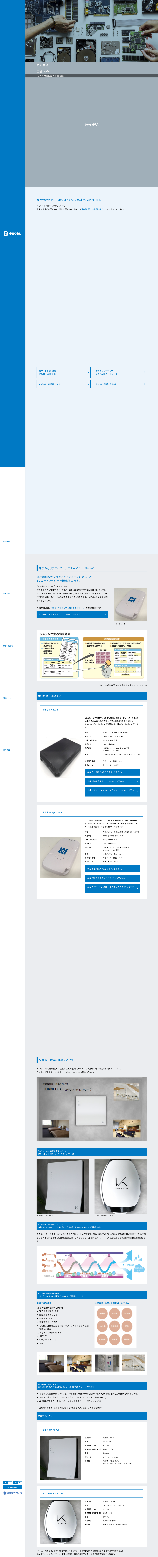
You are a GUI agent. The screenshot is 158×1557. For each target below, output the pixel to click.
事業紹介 (6, 593)
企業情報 (6, 541)
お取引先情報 (8, 645)
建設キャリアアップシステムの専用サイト (68, 608)
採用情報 (6, 750)
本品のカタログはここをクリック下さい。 (104, 772)
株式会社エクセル (12, 233)
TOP (39, 75)
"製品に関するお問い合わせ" (94, 209)
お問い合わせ (12, 1487)
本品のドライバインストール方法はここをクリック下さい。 (110, 792)
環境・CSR (7, 698)
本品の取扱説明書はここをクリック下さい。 (106, 781)
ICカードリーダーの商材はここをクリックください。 (61, 614)
